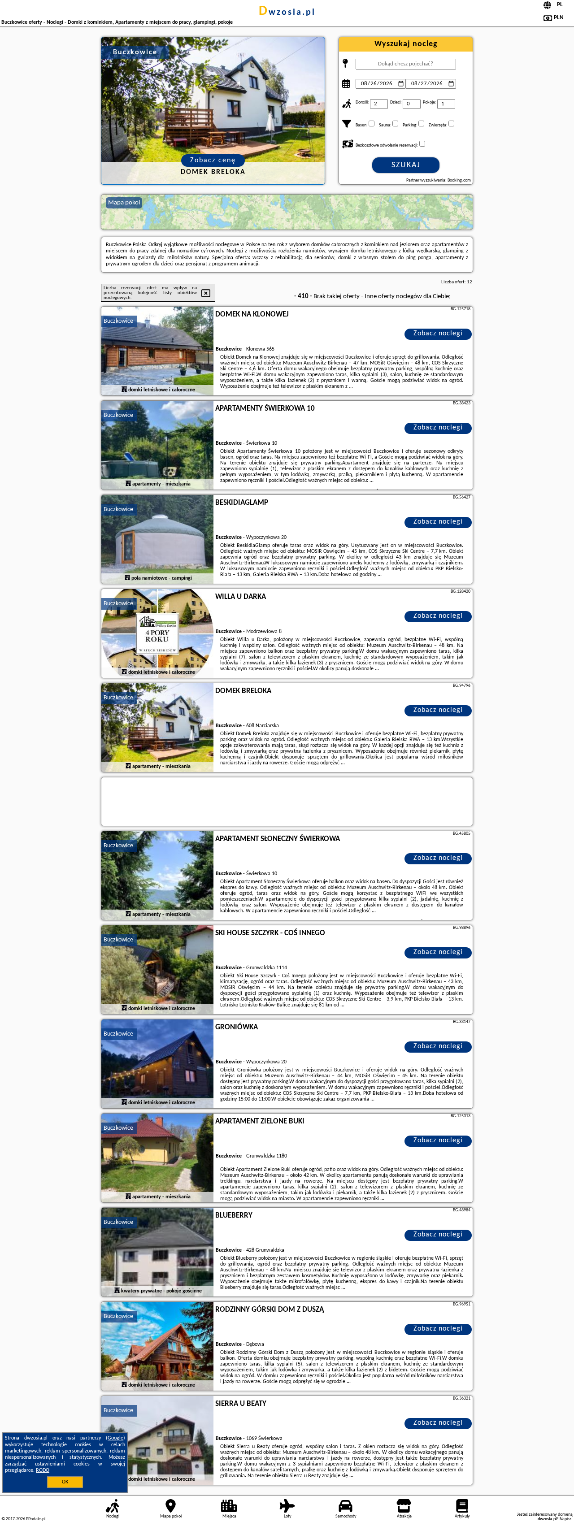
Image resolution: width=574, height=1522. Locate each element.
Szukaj (406, 165)
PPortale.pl (35, 1519)
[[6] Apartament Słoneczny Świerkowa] (157, 876)
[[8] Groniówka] (157, 1064)
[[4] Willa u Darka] (157, 634)
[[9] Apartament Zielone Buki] (157, 1158)
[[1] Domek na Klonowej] (157, 351)
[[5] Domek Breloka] (157, 728)
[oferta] (124, 389)
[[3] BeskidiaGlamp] (157, 540)
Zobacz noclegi (438, 333)
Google (115, 1438)
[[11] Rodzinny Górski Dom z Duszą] (157, 1347)
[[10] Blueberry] (157, 1252)
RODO (42, 1470)
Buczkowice (118, 321)
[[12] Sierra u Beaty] (157, 1441)
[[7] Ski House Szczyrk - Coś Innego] (157, 970)
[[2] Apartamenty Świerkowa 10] (157, 445)
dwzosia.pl (287, 12)
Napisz (565, 1519)
